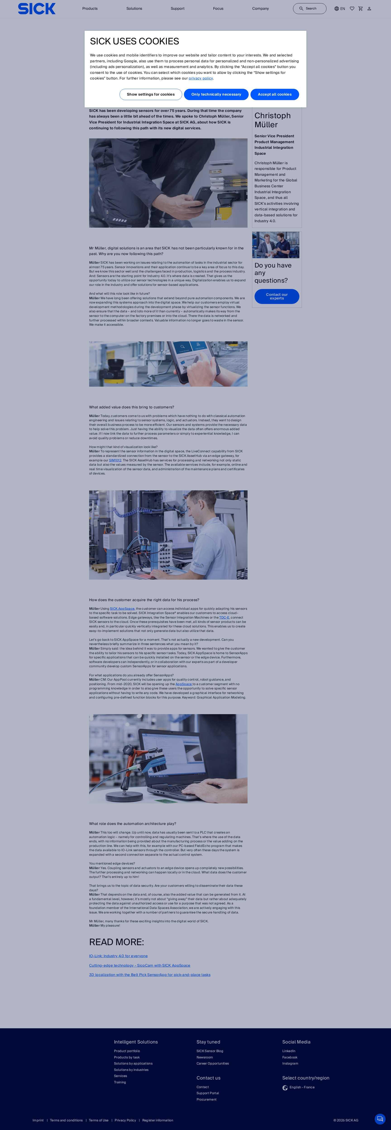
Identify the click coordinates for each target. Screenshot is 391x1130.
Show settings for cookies (151, 94)
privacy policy (201, 78)
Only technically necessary (216, 94)
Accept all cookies (275, 94)
